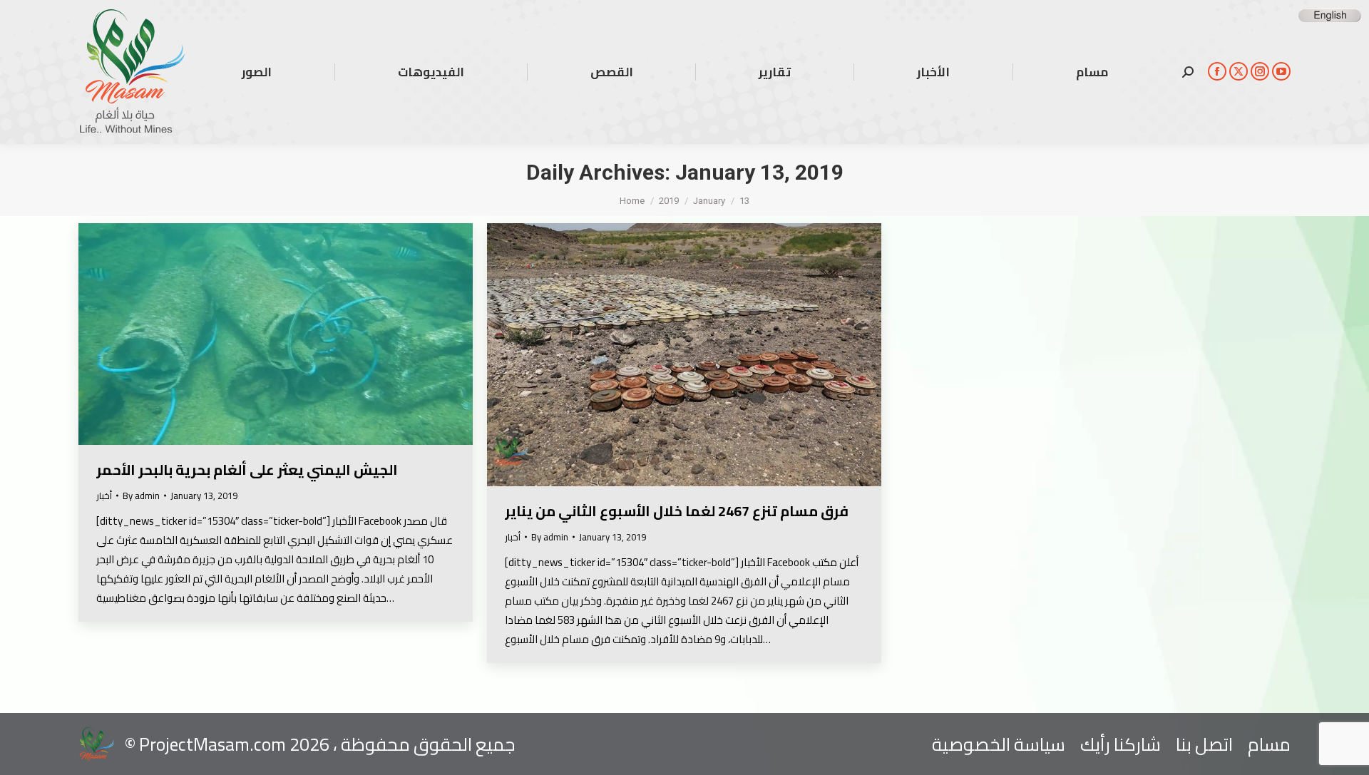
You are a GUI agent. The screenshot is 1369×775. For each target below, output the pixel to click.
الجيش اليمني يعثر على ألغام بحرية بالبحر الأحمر (247, 469)
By (141, 496)
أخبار (104, 495)
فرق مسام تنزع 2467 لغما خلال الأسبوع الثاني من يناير (676, 511)
